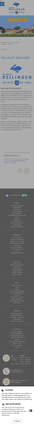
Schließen (17, 421)
